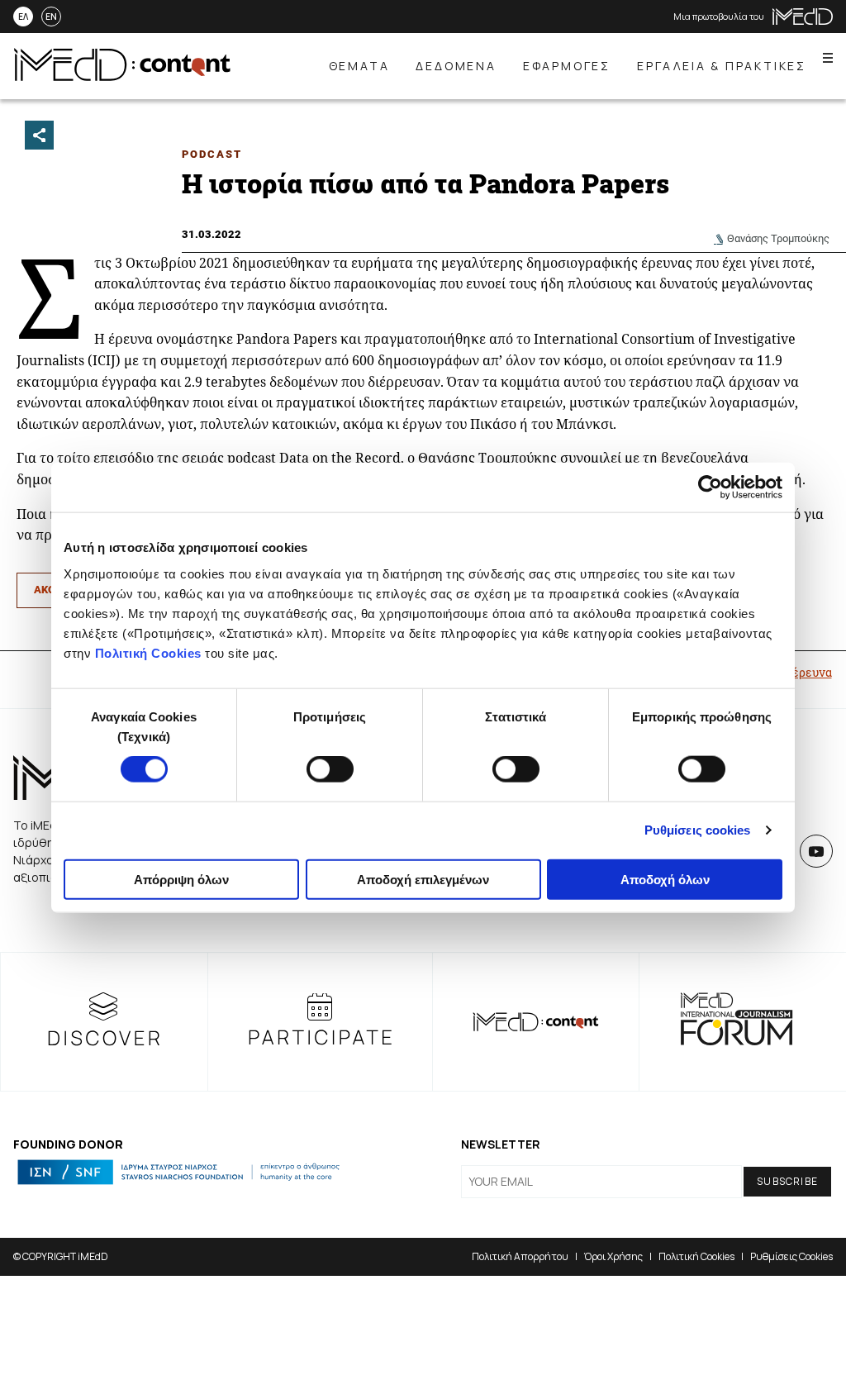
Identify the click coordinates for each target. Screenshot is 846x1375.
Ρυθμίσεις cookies (697, 830)
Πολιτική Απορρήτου (520, 1256)
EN (51, 16)
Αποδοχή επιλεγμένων (423, 879)
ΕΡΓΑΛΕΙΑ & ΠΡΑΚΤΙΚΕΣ (721, 66)
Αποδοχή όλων (665, 879)
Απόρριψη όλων (181, 879)
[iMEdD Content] (122, 76)
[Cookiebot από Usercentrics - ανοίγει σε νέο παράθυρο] (710, 487)
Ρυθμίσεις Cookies (791, 1256)
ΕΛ (23, 16)
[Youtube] (816, 851)
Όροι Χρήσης (613, 1256)
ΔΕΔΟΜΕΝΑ (456, 66)
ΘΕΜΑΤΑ (359, 66)
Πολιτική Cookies (148, 652)
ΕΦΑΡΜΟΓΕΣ (567, 66)
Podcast (212, 154)
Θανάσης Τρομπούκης (778, 238)
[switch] (330, 769)
